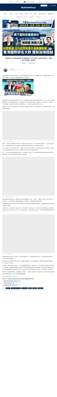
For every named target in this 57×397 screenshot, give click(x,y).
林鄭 (30, 288)
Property (26, 13)
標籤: (3, 288)
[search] (49, 5)
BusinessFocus (16, 282)
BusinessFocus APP (10, 283)
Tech (31, 13)
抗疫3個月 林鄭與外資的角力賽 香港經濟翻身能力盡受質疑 (20, 278)
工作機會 (46, 1)
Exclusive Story (31, 63)
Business (5, 13)
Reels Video (19, 16)
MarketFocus (14, 285)
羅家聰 (34, 288)
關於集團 (11, 1)
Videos (16, 13)
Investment (11, 13)
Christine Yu (12, 69)
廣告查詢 (39, 1)
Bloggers (21, 13)
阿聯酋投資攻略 (50, 13)
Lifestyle (35, 13)
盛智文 (8, 288)
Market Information (42, 13)
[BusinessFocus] (28, 7)
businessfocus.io (16, 284)
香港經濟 (40, 288)
